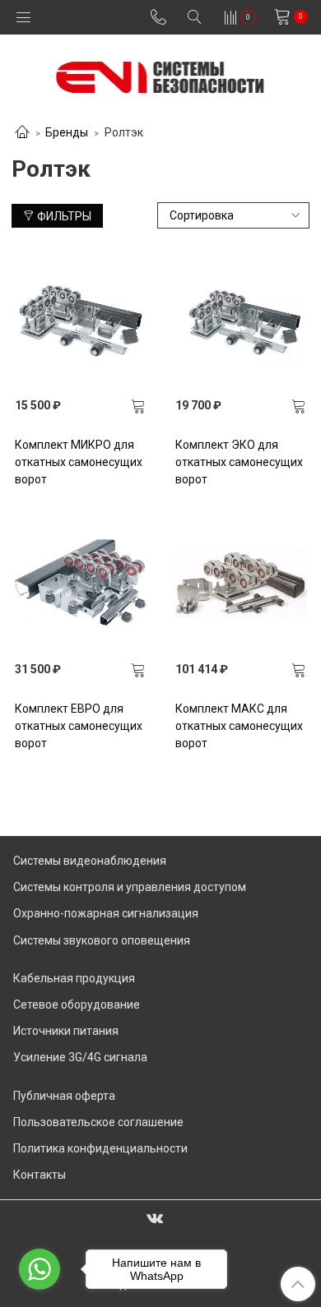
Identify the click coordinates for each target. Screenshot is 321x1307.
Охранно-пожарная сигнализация (105, 913)
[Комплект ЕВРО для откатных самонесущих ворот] (81, 583)
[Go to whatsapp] (39, 1269)
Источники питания (66, 1030)
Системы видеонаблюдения (89, 860)
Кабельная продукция (74, 978)
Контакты (39, 1174)
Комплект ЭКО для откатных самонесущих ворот (239, 462)
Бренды (66, 132)
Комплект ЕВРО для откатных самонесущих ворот (78, 726)
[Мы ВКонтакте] (155, 1217)
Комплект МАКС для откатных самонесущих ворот (239, 726)
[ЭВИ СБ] (160, 73)
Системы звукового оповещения (101, 940)
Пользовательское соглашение (98, 1122)
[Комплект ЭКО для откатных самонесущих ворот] (241, 319)
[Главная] (22, 133)
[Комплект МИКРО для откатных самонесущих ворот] (81, 319)
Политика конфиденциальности (100, 1148)
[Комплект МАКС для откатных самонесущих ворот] (241, 583)
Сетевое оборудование (76, 1004)
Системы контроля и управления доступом (129, 887)
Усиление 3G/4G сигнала (80, 1057)
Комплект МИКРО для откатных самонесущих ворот (78, 462)
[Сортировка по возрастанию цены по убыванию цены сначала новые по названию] (233, 215)
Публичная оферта (64, 1095)
